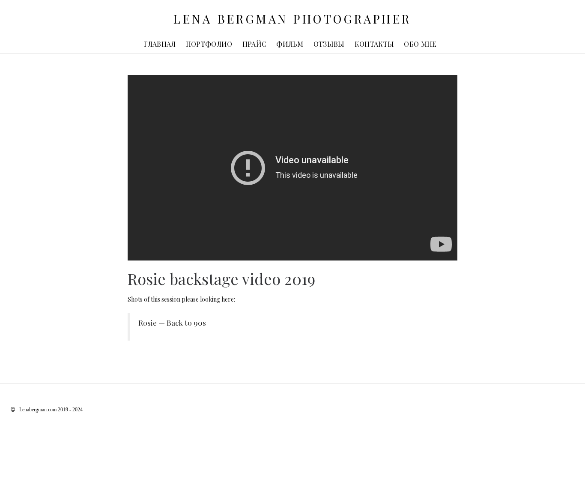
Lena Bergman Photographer (292, 19)
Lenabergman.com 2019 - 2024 (51, 410)
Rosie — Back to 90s (172, 322)
